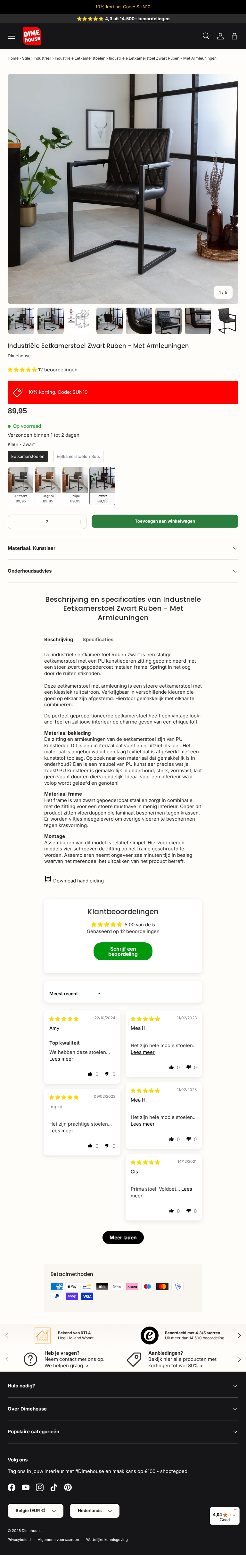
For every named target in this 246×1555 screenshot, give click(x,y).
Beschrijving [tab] (58, 639)
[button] (234, 36)
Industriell (42, 58)
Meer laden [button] (123, 1237)
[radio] (28, 456)
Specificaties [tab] (98, 639)
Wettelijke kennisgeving (107, 1539)
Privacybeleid (19, 1539)
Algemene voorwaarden (58, 1539)
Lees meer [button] (61, 1059)
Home (13, 58)
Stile (26, 58)
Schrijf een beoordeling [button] (123, 951)
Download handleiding (78, 881)
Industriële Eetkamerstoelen (80, 58)
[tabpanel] (123, 757)
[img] (63, 1019)
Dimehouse (19, 355)
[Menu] (236, 1511)
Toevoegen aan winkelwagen (165, 521)
